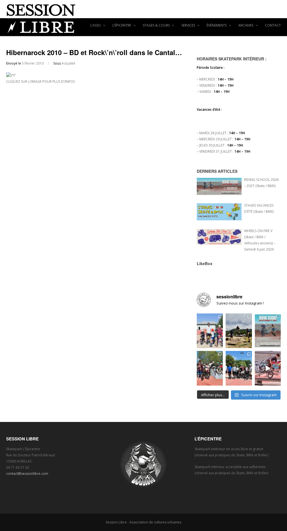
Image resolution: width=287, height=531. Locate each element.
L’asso (96, 25)
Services (188, 25)
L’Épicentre (122, 25)
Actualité (68, 63)
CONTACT (273, 25)
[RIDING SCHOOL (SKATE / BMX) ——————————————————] (268, 330)
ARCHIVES (246, 25)
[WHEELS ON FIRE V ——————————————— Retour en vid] (268, 368)
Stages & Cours (157, 25)
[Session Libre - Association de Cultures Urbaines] (143, 18)
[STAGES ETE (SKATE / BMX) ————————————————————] (210, 330)
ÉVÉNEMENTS (217, 25)
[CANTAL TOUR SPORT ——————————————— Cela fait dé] (239, 330)
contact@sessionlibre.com (27, 473)
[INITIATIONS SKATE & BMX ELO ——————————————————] (239, 368)
